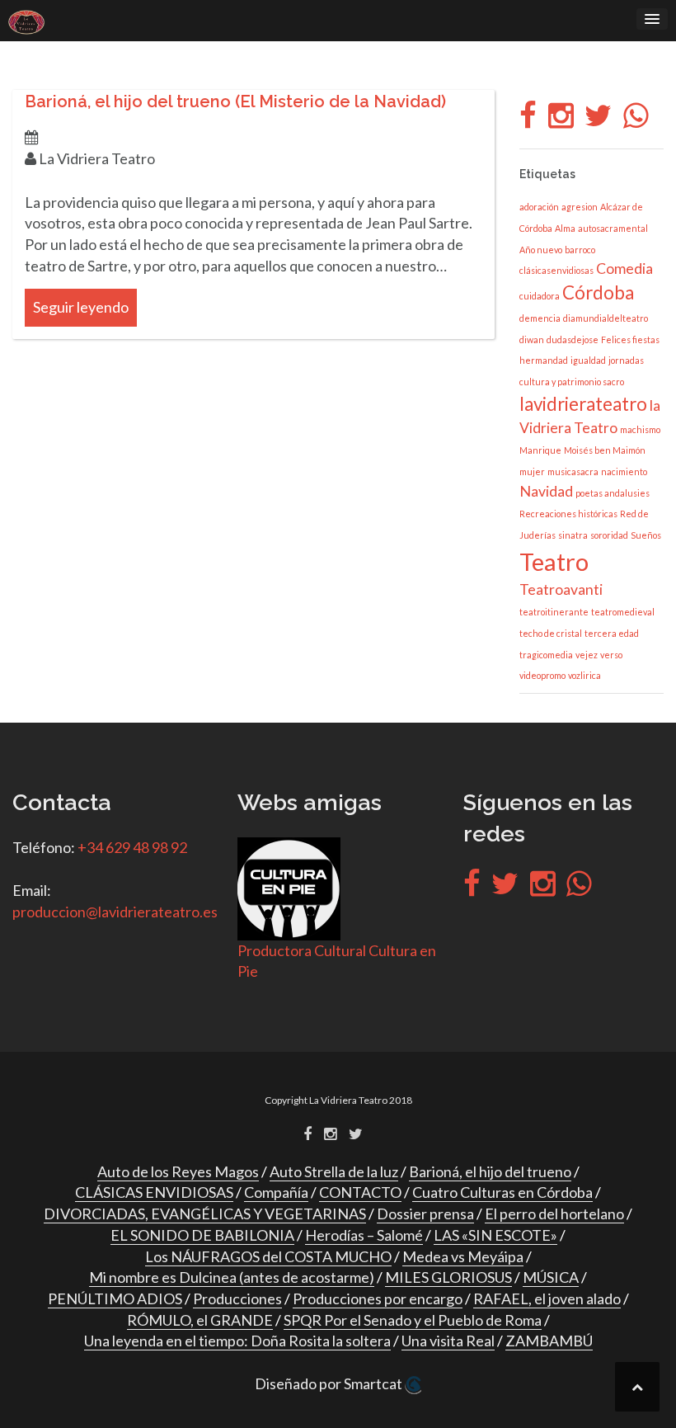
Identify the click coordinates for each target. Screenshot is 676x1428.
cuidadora (539, 295)
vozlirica (584, 675)
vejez (586, 654)
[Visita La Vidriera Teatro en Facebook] (528, 120)
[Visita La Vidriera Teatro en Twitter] (598, 120)
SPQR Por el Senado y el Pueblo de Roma (413, 1320)
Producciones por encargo (377, 1298)
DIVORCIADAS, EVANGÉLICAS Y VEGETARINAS (205, 1213)
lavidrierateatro (583, 404)
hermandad (543, 360)
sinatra (573, 535)
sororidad (609, 535)
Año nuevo (540, 249)
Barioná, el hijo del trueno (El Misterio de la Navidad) (235, 101)
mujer (532, 471)
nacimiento (624, 471)
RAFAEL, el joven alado (547, 1298)
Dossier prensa (425, 1213)
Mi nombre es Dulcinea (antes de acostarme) (231, 1277)
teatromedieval (623, 611)
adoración (539, 206)
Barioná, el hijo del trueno (490, 1171)
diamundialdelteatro (605, 318)
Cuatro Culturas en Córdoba (502, 1192)
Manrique (540, 450)
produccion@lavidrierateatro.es (115, 912)
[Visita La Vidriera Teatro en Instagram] (561, 120)
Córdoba (598, 292)
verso (611, 654)
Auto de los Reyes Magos (178, 1171)
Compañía (276, 1192)
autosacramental (613, 228)
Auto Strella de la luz (334, 1171)
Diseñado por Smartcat (330, 1383)
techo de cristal (550, 633)
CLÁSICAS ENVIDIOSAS (154, 1192)
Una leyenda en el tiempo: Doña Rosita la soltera (237, 1340)
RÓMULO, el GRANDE (200, 1320)
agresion (579, 206)
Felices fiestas (630, 339)
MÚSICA (551, 1277)
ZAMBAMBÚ (549, 1340)
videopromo (542, 675)
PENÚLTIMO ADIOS (115, 1298)
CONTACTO (360, 1192)
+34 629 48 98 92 (132, 847)
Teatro (554, 561)
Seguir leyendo (81, 307)
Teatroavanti (561, 589)
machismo (640, 429)
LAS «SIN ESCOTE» (495, 1235)
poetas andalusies (612, 493)
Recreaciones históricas (568, 513)
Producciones (237, 1298)
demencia (540, 318)
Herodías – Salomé (364, 1235)
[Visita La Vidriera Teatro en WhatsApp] (636, 120)
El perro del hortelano (554, 1213)
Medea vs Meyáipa (462, 1256)
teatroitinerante (554, 611)
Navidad (546, 491)
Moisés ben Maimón (604, 450)
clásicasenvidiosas (556, 270)
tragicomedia (546, 654)
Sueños (646, 535)
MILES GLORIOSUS (448, 1277)
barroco (580, 249)
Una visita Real (448, 1340)
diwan (531, 339)
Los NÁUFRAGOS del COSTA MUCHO (268, 1256)
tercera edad (611, 633)
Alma (565, 228)
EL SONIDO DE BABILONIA (202, 1235)
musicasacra (573, 471)
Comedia (624, 268)
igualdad (588, 360)
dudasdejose (573, 339)
